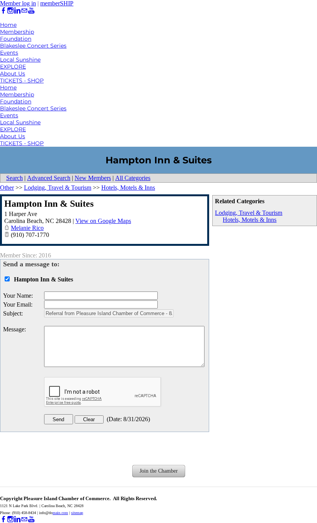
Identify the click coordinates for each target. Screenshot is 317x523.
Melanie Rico (27, 228)
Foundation (15, 38)
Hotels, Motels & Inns (249, 219)
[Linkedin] (17, 10)
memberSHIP (56, 3)
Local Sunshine (20, 59)
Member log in (18, 3)
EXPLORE (13, 66)
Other (7, 187)
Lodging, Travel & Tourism (248, 212)
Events (9, 52)
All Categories (132, 178)
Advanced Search (48, 178)
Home (8, 24)
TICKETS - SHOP (22, 80)
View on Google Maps (103, 221)
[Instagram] (10, 10)
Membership (17, 31)
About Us (12, 73)
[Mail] (24, 10)
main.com (60, 513)
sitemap (77, 513)
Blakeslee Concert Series (33, 45)
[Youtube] (31, 10)
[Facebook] (3, 10)
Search (14, 178)
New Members (93, 178)
